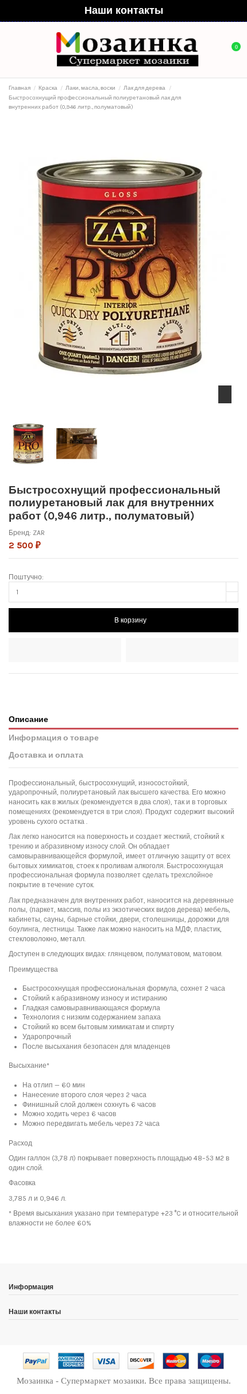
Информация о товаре (54, 737)
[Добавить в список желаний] (65, 650)
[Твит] (24, 685)
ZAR (39, 533)
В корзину (130, 620)
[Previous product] (225, 97)
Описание (28, 719)
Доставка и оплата (46, 754)
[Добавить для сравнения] (182, 650)
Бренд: (20, 533)
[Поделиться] (13, 685)
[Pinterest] (35, 685)
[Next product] (234, 97)
